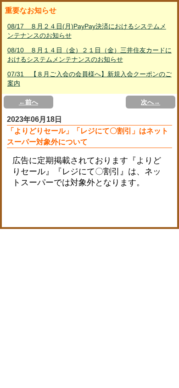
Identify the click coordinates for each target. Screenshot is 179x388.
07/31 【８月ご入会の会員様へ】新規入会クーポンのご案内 (89, 78)
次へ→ (150, 102)
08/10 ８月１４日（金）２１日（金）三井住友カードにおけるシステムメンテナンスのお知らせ (89, 54)
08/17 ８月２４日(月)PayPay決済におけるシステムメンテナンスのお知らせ (86, 31)
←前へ (28, 102)
